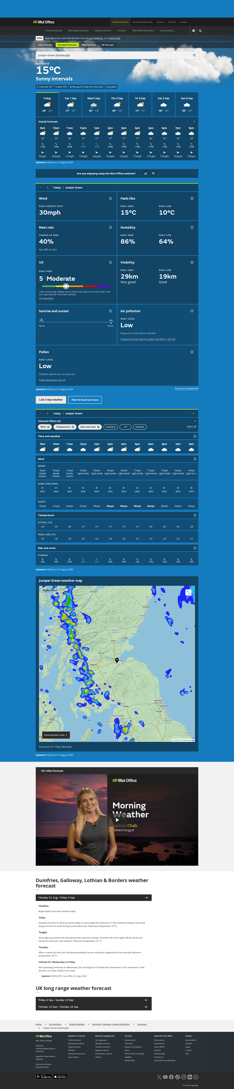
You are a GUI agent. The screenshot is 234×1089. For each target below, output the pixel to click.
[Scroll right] (194, 121)
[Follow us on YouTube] (165, 1077)
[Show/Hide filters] (195, 421)
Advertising (129, 1060)
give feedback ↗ (97, 38)
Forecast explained (186, 388)
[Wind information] (194, 459)
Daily (45, 44)
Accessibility (190, 1040)
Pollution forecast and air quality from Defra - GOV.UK (148, 339)
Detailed (67, 44)
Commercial (159, 1043)
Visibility (140, 426)
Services (160, 22)
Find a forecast (54, 30)
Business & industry (133, 1047)
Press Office (159, 1047)
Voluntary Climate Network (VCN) (43, 1065)
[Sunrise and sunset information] (110, 311)
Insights (128, 1057)
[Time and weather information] (194, 436)
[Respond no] (153, 173)
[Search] (193, 54)
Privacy (188, 1050)
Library (98, 1057)
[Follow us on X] (159, 1077)
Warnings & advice (78, 30)
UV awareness (46, 298)
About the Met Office (163, 1036)
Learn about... (167, 30)
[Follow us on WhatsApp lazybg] (196, 1077)
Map (89, 44)
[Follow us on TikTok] (177, 1077)
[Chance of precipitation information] (110, 227)
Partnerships (159, 1054)
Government (130, 1040)
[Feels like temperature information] (191, 198)
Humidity (111, 426)
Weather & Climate (76, 1036)
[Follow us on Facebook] (171, 1077)
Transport (129, 1043)
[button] (117, 661)
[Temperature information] (194, 515)
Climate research (102, 1047)
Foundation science (103, 1054)
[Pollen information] (191, 352)
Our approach (101, 1040)
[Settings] (193, 30)
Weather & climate (120, 22)
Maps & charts (103, 30)
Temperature (61, 427)
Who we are (159, 1040)
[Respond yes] (145, 173)
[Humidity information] (191, 227)
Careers (183, 22)
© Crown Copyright (190, 1085)
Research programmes (142, 22)
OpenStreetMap (188, 740)
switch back (114, 38)
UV (125, 426)
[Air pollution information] (191, 311)
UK (107, 44)
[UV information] (110, 262)
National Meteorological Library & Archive (45, 1049)
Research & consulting (134, 1054)
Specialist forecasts (143, 30)
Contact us (159, 1057)
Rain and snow (87, 427)
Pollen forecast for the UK (52, 380)
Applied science (102, 1050)
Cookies (188, 1043)
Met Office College (44, 1041)
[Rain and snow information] (194, 548)
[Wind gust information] (110, 198)
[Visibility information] (191, 262)
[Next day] (47, 187)
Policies (188, 1036)
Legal (187, 1047)
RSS (187, 1054)
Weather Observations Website (45, 1057)
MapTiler (177, 740)
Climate (121, 30)
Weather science (102, 1043)
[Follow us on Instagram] (183, 1077)
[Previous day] (40, 187)
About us (172, 22)
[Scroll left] (187, 121)
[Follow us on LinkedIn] (189, 1077)
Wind (42, 427)
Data (127, 1050)
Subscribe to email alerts (165, 1060)
